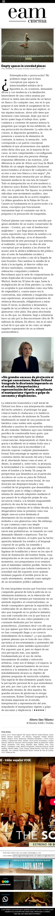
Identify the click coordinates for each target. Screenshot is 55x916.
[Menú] (3, 1)
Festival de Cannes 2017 (36, 856)
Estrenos (23, 856)
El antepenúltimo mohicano (26, 10)
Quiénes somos (29, 909)
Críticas (16, 856)
